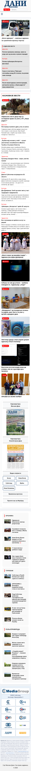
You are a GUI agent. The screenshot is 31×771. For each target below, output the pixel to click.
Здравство (4, 156)
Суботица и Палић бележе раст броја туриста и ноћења (18, 576)
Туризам (9, 570)
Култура (4, 58)
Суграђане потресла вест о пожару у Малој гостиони (19, 530)
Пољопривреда (13, 629)
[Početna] (15, 4)
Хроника (9, 516)
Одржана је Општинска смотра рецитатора (18, 522)
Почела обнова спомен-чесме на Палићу (17, 620)
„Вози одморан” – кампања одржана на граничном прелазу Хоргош (15, 39)
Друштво (5, 21)
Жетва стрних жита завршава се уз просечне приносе (18, 644)
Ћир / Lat (6, 9)
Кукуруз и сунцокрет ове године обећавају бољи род (19, 635)
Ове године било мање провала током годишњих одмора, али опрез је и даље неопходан (19, 560)
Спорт (3, 172)
